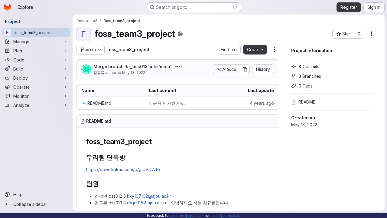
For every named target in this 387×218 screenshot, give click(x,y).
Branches (309, 76)
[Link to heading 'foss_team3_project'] (156, 141)
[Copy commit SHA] (245, 69)
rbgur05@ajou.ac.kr (147, 202)
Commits (308, 66)
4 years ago (262, 103)
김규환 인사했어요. (167, 103)
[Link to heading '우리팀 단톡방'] (128, 157)
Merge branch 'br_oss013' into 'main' (132, 66)
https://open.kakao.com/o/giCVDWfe (123, 169)
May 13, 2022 (133, 72)
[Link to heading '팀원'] (102, 183)
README (306, 101)
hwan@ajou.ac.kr (225, 215)
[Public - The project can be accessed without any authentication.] (180, 33)
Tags (305, 85)
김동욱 (98, 72)
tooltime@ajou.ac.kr (187, 215)
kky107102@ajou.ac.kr (149, 196)
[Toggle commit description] (178, 66)
